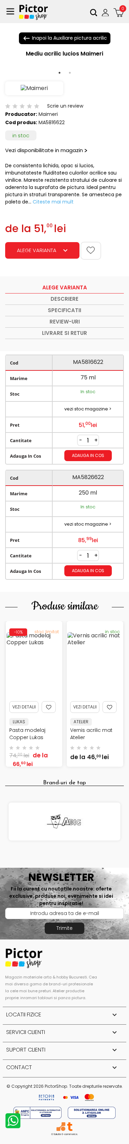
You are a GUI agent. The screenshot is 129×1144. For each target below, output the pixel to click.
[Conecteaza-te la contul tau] (106, 12)
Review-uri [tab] (65, 321)
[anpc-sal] (38, 1112)
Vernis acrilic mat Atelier (91, 734)
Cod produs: (21, 122)
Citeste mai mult (53, 201)
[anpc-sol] (92, 1112)
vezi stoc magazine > (87, 409)
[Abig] (64, 821)
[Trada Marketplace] (70, 1126)
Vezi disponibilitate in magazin (44, 150)
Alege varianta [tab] (64, 287)
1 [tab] (59, 72)
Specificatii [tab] (64, 310)
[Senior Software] (60, 1126)
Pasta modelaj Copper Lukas (27, 734)
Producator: (21, 114)
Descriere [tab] (64, 298)
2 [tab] (69, 72)
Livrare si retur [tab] (64, 333)
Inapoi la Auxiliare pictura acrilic (64, 38)
